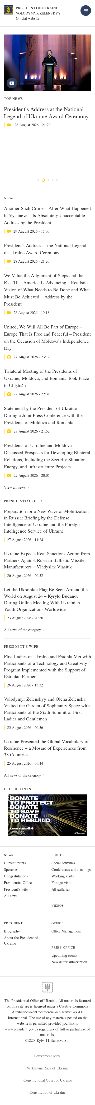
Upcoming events (64, 955)
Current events (15, 862)
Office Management (66, 931)
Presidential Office (18, 882)
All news (10, 895)
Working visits (62, 875)
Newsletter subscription (69, 961)
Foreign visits (61, 882)
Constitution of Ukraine (47, 1092)
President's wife (16, 889)
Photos (58, 855)
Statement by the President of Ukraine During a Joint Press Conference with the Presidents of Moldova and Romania (43, 415)
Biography (12, 931)
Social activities (63, 862)
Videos (57, 905)
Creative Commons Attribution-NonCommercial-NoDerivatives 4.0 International (48, 1012)
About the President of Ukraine (21, 940)
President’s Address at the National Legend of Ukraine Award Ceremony (46, 112)
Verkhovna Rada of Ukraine (47, 1067)
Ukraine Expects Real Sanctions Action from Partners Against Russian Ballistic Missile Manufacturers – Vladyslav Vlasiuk (47, 560)
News (8, 855)
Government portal (47, 1055)
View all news (15, 487)
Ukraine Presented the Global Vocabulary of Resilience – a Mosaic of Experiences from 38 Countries (46, 748)
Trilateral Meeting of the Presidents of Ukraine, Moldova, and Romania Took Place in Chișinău (46, 378)
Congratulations (16, 875)
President (13, 923)
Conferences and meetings (71, 869)
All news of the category (23, 629)
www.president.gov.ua (22, 1029)
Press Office (63, 947)
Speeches (11, 869)
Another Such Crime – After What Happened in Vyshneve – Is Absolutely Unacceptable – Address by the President (47, 215)
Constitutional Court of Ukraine (47, 1080)
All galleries (60, 889)
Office (57, 923)
